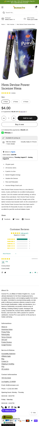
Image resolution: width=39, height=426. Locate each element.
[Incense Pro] (19, 7)
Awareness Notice (6, 329)
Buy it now (19, 124)
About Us (4, 327)
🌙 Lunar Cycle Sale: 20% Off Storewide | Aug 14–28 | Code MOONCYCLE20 (19, 1)
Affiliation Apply (6, 356)
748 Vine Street (6, 378)
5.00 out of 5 (24, 233)
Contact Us (4, 361)
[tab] (10, 144)
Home (3, 24)
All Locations (5, 369)
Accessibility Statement (8, 353)
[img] (5, 259)
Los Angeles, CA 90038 (8, 381)
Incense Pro (16, 418)
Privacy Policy (5, 332)
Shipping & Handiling (7, 364)
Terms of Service (6, 337)
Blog (2, 359)
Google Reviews (6, 345)
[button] (36, 7)
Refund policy (5, 334)
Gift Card (4, 339)
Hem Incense (10, 24)
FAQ (2, 366)
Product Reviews (6, 342)
